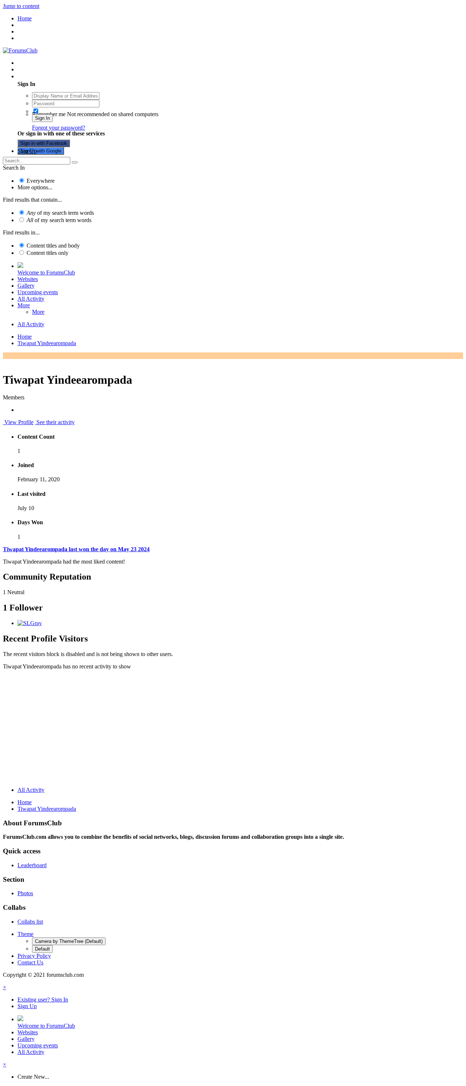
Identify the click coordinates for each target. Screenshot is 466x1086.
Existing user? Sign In (44, 76)
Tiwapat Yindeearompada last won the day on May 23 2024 (76, 549)
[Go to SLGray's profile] (29, 623)
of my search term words (60, 213)
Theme (25, 934)
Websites (27, 279)
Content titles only (47, 253)
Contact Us (30, 962)
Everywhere (41, 181)
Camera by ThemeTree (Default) (69, 941)
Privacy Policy (34, 956)
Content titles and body (53, 245)
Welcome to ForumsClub (46, 272)
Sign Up (27, 151)
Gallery (26, 286)
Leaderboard (32, 865)
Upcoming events (37, 292)
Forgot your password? (58, 128)
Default (42, 949)
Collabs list (30, 922)
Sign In (42, 118)
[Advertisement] (233, 730)
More (23, 305)
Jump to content (21, 6)
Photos (25, 893)
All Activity (30, 299)
